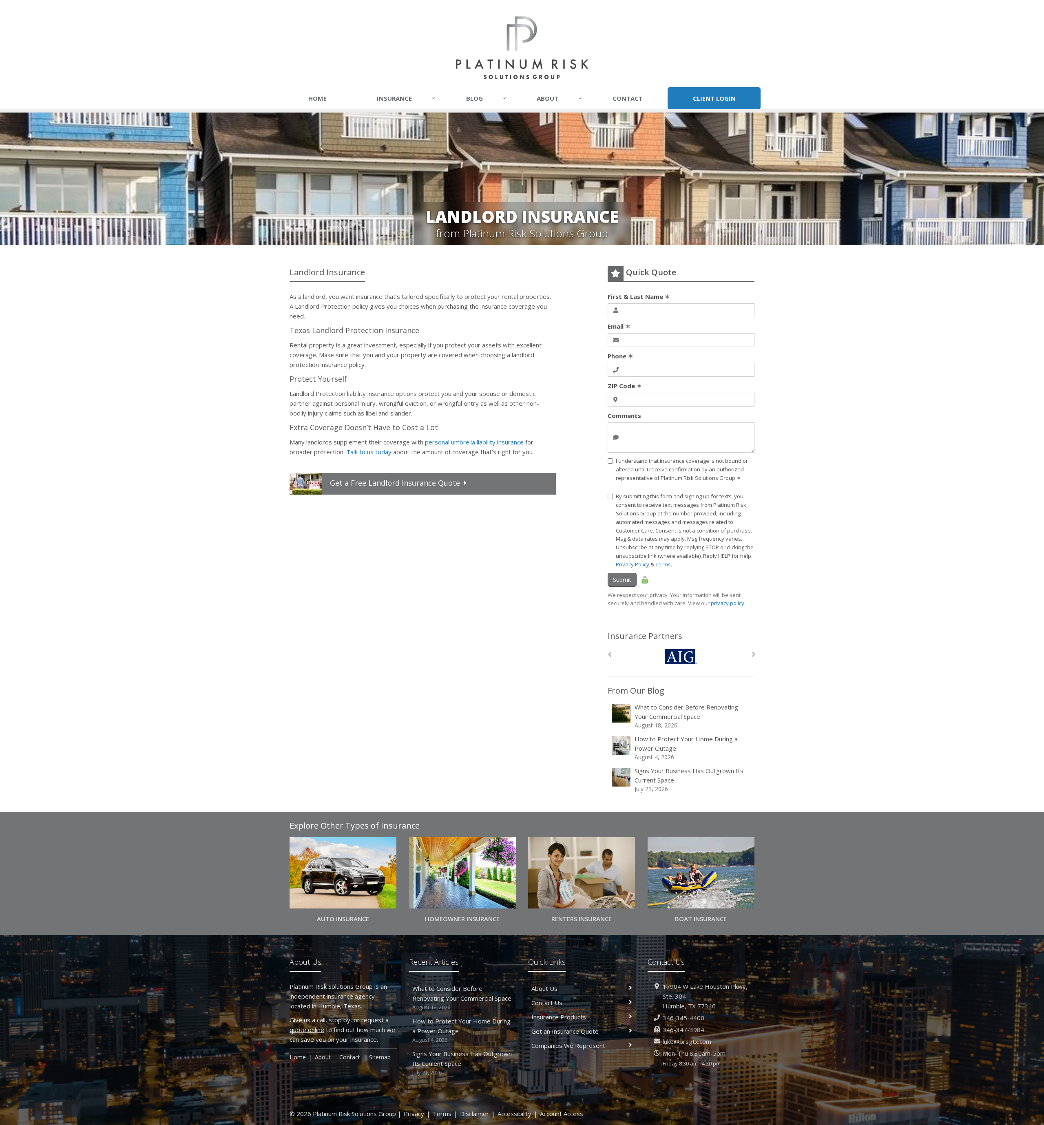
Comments (624, 415)
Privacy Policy (632, 564)
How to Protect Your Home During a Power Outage (686, 748)
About (559, 98)
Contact (628, 98)
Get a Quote (395, 483)
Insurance (406, 98)
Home (317, 98)
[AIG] (681, 656)
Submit (622, 579)
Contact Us (546, 1003)
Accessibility (514, 1114)
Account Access (561, 1114)
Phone (620, 356)
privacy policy (727, 603)
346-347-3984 (683, 1030)
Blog (486, 98)
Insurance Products (558, 1017)
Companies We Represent (568, 1045)
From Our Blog (636, 690)
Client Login (714, 98)
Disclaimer (474, 1114)
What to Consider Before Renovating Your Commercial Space (686, 716)
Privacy (414, 1114)
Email (619, 326)
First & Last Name (639, 296)
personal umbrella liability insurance (474, 442)
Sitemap (380, 1057)
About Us (544, 988)
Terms (663, 564)
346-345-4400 (683, 1018)
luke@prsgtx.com (687, 1041)
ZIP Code (625, 386)
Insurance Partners (645, 635)
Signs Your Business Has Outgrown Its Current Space (689, 780)
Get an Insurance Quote (565, 1031)
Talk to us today (369, 452)
